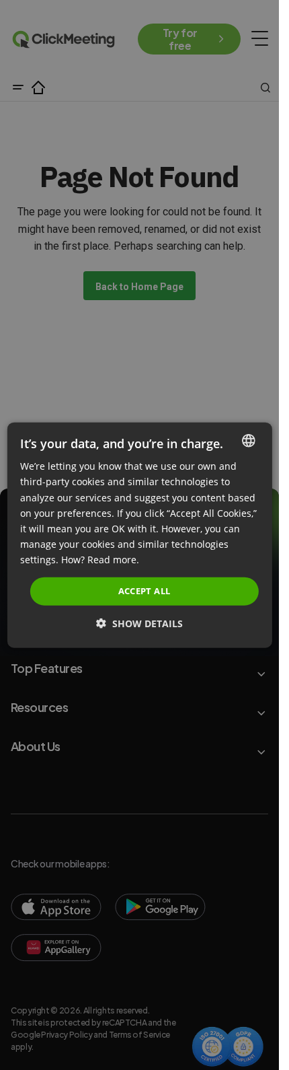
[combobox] (248, 441)
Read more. (113, 559)
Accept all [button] (144, 591)
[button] (139, 623)
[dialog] (139, 535)
